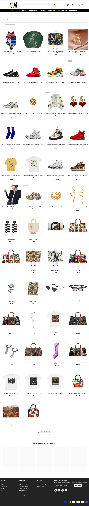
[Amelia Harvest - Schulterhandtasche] (33, 411)
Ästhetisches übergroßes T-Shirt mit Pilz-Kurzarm (33, 175)
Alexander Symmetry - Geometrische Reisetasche (77, 269)
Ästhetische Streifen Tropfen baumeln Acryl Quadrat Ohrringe (11, 238)
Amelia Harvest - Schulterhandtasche (33, 422)
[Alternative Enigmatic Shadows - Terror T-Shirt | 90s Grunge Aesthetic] (55, 319)
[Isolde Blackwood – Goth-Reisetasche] (33, 350)
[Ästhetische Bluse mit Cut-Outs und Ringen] (11, 195)
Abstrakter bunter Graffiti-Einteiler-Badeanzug (11, 51)
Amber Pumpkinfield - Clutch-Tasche (11, 422)
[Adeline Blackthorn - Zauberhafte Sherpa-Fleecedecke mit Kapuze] (55, 39)
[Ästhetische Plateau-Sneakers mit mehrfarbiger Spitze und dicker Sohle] (78, 164)
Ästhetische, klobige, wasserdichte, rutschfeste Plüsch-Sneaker (11, 114)
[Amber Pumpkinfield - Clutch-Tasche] (11, 411)
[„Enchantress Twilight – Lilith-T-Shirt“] (33, 381)
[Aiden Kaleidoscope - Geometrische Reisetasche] (78, 226)
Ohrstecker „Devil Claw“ (33, 331)
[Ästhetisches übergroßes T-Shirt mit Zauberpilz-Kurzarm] (11, 164)
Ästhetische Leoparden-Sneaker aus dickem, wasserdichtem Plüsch (55, 145)
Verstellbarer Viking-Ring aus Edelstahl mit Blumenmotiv (78, 52)
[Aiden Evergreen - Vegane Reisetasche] (55, 226)
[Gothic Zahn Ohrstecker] (11, 350)
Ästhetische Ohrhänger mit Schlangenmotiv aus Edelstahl (78, 207)
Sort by (2, 25)
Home (4, 15)
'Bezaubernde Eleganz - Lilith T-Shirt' (11, 393)
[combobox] (38, 4)
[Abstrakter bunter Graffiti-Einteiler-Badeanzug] (11, 39)
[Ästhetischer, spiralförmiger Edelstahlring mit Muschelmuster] (33, 102)
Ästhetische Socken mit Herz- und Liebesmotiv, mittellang (11, 145)
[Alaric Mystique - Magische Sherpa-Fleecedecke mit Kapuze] (33, 257)
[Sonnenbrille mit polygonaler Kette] (78, 288)
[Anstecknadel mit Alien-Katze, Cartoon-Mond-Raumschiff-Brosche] (11, 288)
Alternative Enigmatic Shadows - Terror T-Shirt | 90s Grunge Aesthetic (55, 332)
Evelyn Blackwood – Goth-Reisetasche (78, 331)
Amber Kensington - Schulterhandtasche (77, 393)
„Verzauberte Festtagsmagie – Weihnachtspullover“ (33, 300)
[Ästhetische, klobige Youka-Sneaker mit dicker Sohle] (33, 195)
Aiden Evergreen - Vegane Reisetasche (56, 237)
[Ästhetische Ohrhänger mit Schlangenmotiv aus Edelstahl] (78, 195)
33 (46, 434)
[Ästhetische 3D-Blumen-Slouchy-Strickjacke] (55, 102)
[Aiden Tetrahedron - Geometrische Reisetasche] (11, 257)
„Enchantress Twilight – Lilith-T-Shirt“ (33, 393)
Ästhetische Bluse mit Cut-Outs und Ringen (11, 206)
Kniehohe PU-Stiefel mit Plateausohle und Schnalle (55, 363)
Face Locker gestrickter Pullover (33, 51)
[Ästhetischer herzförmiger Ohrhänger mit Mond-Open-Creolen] (78, 102)
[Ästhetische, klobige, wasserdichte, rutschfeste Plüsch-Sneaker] (11, 102)
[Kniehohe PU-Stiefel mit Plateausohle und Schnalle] (55, 350)
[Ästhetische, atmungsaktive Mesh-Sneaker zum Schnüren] (78, 133)
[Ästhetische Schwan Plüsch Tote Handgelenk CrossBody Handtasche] (33, 226)
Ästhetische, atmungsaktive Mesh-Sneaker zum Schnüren (78, 145)
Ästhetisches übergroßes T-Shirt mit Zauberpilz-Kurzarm (11, 176)
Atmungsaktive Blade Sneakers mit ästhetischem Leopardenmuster (33, 145)
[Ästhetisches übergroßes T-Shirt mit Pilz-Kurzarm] (33, 164)
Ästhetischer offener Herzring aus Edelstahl (55, 206)
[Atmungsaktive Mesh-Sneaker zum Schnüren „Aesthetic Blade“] (33, 70)
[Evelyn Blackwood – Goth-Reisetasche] (78, 319)
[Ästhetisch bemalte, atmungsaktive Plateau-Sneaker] (55, 164)
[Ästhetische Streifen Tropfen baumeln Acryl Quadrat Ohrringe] (11, 226)
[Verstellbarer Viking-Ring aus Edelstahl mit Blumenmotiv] (78, 39)
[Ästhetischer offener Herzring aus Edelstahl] (55, 195)
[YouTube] (66, 490)
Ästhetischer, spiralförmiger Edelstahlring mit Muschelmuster (33, 114)
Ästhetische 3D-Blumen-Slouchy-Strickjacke (55, 113)
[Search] (39, 4)
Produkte (8, 15)
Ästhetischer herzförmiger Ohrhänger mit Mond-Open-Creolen (78, 114)
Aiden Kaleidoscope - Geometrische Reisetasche (78, 237)
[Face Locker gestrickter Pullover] (33, 39)
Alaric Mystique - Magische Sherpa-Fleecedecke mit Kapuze (33, 269)
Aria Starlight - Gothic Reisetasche (11, 331)
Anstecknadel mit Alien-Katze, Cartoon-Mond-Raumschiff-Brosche (11, 300)
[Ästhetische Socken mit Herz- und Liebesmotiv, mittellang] (11, 133)
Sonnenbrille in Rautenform (55, 300)
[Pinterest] (59, 490)
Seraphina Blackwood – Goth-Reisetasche (78, 362)
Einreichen (78, 485)
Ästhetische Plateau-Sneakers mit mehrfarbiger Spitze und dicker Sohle (77, 176)
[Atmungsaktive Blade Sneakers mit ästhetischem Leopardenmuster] (33, 133)
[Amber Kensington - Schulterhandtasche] (78, 381)
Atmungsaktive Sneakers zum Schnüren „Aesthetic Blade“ (11, 83)
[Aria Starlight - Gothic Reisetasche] (11, 319)
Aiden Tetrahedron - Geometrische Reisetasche (11, 269)
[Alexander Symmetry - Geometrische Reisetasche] (78, 257)
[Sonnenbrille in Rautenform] (55, 288)
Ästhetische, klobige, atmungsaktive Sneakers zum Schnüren (55, 83)
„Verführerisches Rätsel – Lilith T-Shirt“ (55, 393)
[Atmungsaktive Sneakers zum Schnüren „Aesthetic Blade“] (11, 70)
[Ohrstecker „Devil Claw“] (33, 319)
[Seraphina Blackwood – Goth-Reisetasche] (78, 350)
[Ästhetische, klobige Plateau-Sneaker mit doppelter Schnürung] (78, 70)
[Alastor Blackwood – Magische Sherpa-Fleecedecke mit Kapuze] (55, 257)
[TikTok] (62, 490)
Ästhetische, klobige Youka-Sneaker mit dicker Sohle (33, 207)
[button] (10, 25)
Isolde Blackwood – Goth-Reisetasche (33, 362)
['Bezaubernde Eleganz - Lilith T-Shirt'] (11, 381)
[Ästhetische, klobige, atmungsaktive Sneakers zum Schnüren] (55, 70)
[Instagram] (55, 490)
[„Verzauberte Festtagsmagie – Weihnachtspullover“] (33, 288)
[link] (10, 468)
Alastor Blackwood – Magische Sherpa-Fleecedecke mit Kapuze (55, 269)
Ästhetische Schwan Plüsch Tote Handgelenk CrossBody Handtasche (33, 238)
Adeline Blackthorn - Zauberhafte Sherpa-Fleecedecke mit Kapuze (55, 52)
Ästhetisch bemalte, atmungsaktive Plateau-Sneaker (55, 176)
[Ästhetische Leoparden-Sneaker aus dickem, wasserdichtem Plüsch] (55, 133)
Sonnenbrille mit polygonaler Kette (78, 300)
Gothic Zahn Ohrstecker (11, 362)
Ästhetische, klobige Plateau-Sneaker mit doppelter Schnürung (78, 83)
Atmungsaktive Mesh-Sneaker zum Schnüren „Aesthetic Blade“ (33, 83)
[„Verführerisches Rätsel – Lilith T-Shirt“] (55, 381)
